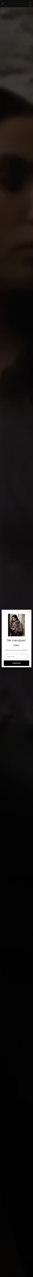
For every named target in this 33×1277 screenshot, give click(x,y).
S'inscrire (16, 663)
